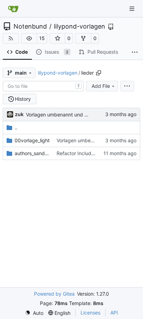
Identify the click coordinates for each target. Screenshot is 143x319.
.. (16, 127)
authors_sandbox (32, 153)
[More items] (134, 52)
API (114, 313)
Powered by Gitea (54, 294)
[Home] (13, 8)
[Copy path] (98, 72)
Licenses (90, 313)
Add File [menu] (101, 86)
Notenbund (30, 26)
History (23, 99)
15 (42, 38)
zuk (19, 114)
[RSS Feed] (11, 38)
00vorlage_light (32, 140)
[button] (29, 38)
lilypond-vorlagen (79, 26)
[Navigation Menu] (133, 8)
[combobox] (43, 86)
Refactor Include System (84, 153)
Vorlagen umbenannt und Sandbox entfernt (75, 114)
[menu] (127, 86)
